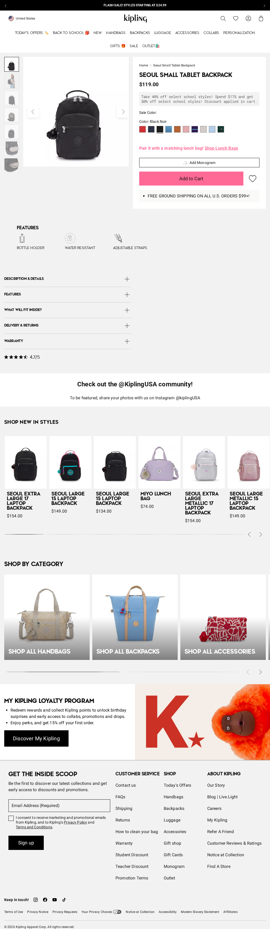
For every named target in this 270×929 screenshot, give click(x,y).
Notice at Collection (225, 854)
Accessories (187, 33)
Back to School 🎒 (71, 33)
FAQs (120, 796)
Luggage (162, 33)
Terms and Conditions (34, 827)
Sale (134, 46)
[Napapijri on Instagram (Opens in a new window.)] (35, 899)
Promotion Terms (131, 878)
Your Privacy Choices (96, 912)
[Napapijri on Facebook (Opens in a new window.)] (45, 899)
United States (25, 18)
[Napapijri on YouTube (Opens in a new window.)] (54, 899)
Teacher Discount (132, 866)
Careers (214, 808)
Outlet (169, 878)
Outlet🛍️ (151, 46)
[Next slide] (264, 5)
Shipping (123, 808)
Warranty (124, 843)
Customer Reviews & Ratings (234, 843)
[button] (142, 130)
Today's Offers (177, 785)
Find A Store (218, 866)
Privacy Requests (64, 912)
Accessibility (168, 912)
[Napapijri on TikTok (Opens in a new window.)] (64, 899)
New (98, 33)
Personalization (239, 33)
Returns (122, 820)
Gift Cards (173, 854)
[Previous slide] (5, 5)
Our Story (216, 785)
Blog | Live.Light (222, 796)
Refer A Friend (220, 831)
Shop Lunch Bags (221, 148)
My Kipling (217, 820)
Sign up (26, 842)
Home (143, 65)
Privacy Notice (37, 912)
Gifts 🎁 (118, 46)
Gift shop (172, 843)
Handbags (116, 33)
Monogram (174, 866)
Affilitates (230, 912)
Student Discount (131, 854)
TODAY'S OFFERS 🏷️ (32, 33)
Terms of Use (13, 912)
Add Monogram (203, 162)
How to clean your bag (136, 831)
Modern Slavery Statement (200, 912)
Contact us (125, 785)
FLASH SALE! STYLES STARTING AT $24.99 (135, 5)
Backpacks (140, 33)
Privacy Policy (75, 822)
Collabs (211, 33)
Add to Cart (191, 178)
